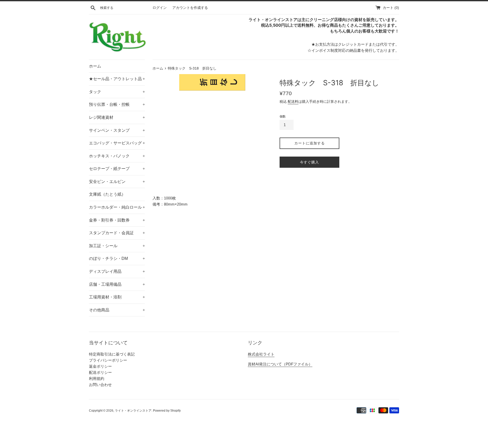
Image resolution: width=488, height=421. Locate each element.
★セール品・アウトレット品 (117, 79)
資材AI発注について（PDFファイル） (280, 364)
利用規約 (96, 378)
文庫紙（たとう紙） (107, 194)
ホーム (95, 66)
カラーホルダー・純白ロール (117, 207)
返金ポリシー (100, 366)
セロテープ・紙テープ (117, 168)
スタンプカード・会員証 (117, 233)
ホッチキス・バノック (117, 156)
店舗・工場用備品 (117, 284)
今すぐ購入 (309, 162)
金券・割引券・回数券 (117, 220)
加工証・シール (117, 246)
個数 (283, 116)
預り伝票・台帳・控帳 (117, 104)
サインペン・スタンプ (117, 130)
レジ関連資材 (117, 117)
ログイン (159, 8)
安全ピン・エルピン (117, 181)
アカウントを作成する (190, 8)
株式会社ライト (261, 354)
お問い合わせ (100, 384)
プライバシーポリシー (108, 360)
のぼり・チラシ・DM (117, 258)
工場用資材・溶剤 (117, 297)
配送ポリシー (100, 372)
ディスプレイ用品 (117, 271)
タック (117, 92)
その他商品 (117, 310)
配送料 (293, 101)
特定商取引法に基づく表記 (112, 354)
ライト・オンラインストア (133, 410)
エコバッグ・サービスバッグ (117, 143)
